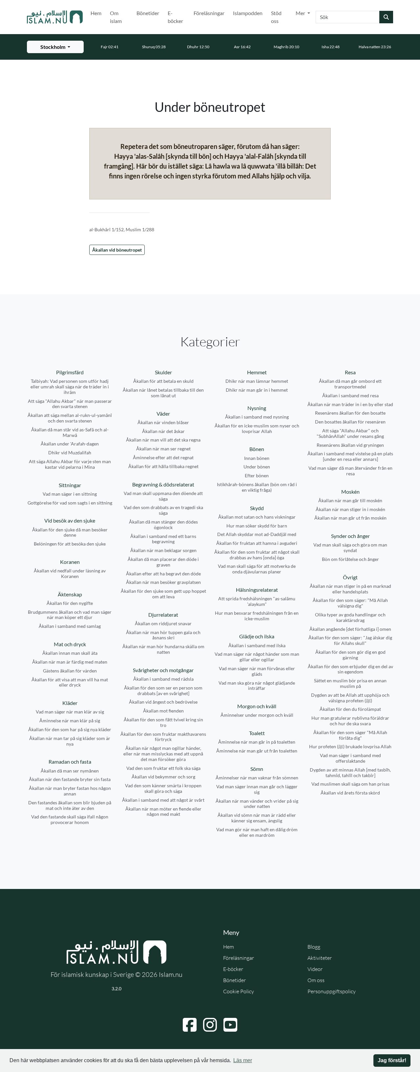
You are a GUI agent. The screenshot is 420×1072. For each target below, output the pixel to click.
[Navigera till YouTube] (230, 1025)
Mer (301, 13)
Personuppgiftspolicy (331, 991)
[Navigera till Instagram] (210, 1025)
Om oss (316, 980)
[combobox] (348, 17)
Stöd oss (276, 17)
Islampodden (247, 13)
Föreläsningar (209, 13)
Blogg (313, 946)
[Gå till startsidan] (55, 17)
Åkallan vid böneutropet (117, 250)
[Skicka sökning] (386, 17)
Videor (315, 969)
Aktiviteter (319, 958)
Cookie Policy (238, 991)
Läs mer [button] (242, 1060)
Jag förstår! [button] (392, 1060)
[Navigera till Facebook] (190, 1025)
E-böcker (175, 17)
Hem (96, 13)
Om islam (116, 17)
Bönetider (147, 13)
